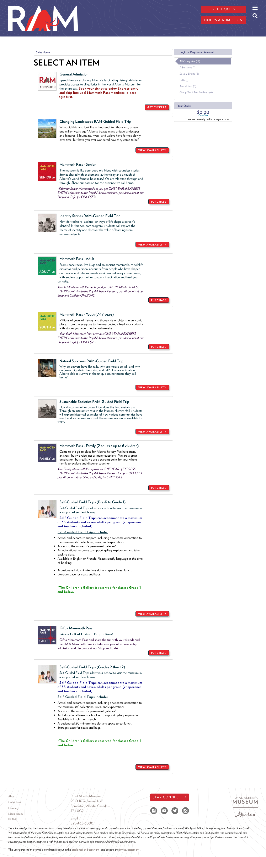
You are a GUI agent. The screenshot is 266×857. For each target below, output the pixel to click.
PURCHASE (158, 201)
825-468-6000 (82, 823)
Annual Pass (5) (188, 86)
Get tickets (223, 9)
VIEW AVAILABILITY (152, 150)
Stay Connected (169, 797)
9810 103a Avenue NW (87, 801)
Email (74, 818)
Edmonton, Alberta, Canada (89, 806)
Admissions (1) (187, 67)
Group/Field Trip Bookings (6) (196, 92)
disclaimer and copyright (85, 849)
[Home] (43, 3)
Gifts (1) (184, 79)
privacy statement (129, 849)
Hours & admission (223, 20)
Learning (13, 808)
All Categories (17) (190, 61)
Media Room (15, 813)
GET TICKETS (156, 107)
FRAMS (12, 819)
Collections (14, 802)
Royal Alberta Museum (86, 796)
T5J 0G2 (77, 811)
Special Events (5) (189, 73)
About (11, 796)
